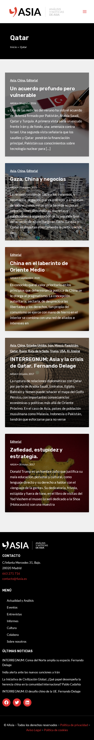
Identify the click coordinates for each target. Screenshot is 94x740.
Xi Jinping (73, 351)
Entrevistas (14, 614)
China (21, 80)
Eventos (12, 607)
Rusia (23, 351)
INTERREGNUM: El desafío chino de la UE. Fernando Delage (41, 691)
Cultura (12, 628)
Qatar (14, 351)
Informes (12, 621)
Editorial (32, 80)
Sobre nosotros (16, 641)
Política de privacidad (74, 725)
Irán (50, 345)
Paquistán (71, 345)
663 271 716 (11, 573)
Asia (13, 80)
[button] (6, 702)
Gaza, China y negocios (38, 179)
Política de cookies (56, 730)
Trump (54, 351)
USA (62, 351)
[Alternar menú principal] (84, 11)
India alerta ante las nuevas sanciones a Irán (31, 672)
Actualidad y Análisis (20, 600)
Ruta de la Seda (38, 351)
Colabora (13, 634)
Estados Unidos (36, 345)
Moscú (59, 345)
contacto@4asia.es (14, 579)
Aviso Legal (34, 730)
